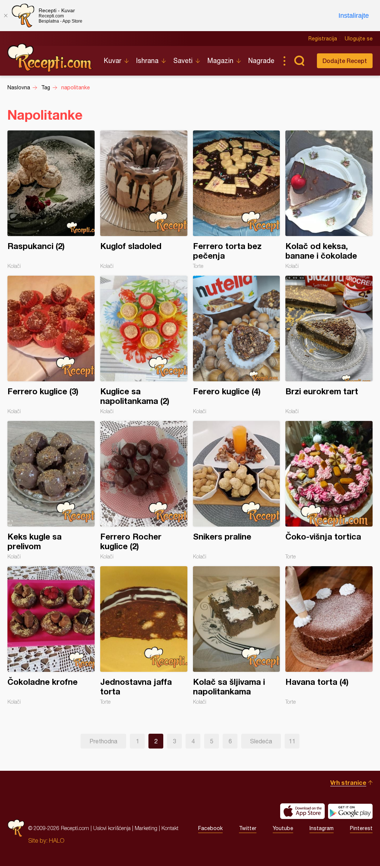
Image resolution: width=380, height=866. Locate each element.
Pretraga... (299, 61)
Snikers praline (236, 490)
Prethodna (103, 741)
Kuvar (112, 60)
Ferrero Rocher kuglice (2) (143, 490)
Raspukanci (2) (51, 199)
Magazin (220, 60)
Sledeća (261, 741)
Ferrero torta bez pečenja (236, 199)
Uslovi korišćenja (112, 828)
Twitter (247, 828)
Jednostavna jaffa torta (143, 635)
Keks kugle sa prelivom (51, 490)
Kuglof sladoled (143, 199)
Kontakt (169, 828)
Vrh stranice (348, 782)
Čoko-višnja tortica (329, 490)
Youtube (283, 828)
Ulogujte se (359, 39)
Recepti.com (50, 57)
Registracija (322, 39)
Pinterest (361, 828)
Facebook (210, 828)
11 (292, 741)
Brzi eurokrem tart (329, 345)
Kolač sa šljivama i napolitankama (236, 635)
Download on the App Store (302, 811)
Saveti (183, 60)
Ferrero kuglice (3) (51, 345)
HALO (56, 840)
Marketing (146, 828)
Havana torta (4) (329, 635)
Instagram (321, 828)
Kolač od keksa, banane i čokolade (329, 199)
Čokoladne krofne (51, 635)
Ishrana (147, 60)
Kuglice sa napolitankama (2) (143, 345)
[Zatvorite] (5, 15)
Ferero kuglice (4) (236, 345)
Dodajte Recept (344, 60)
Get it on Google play (350, 811)
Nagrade (261, 60)
